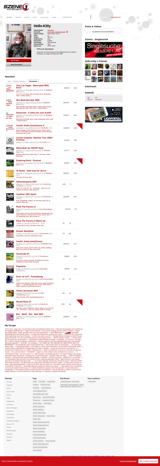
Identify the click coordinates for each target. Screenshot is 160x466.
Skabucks (23, 214)
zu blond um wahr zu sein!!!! (41, 336)
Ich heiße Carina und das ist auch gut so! (68, 364)
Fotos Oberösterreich (40, 447)
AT (34, 94)
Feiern (28, 154)
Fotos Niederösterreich (41, 425)
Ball (31, 94)
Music (22, 235)
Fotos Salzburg (38, 410)
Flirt (35, 17)
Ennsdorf (25, 262)
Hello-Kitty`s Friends (96, 61)
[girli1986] (119, 73)
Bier (17, 308)
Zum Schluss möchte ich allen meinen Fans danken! (33, 370)
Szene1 (9, 382)
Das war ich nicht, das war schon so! (39, 364)
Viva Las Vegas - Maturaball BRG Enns (32, 86)
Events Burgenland (39, 435)
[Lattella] (113, 79)
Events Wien (37, 403)
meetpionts (98, 98)
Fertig (18, 213)
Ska (51, 213)
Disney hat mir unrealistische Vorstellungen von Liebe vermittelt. (27, 348)
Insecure (26, 260)
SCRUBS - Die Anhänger (29, 343)
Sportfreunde (46, 213)
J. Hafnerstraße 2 (25, 95)
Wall (9, 81)
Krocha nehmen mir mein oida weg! (29, 371)
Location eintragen (12, 421)
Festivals (36, 388)
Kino (36, 283)
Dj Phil (37, 94)
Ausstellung (30, 286)
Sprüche (9, 437)
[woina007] (100, 73)
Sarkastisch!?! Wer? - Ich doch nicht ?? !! (19, 354)
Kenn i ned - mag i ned (13, 329)
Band (17, 119)
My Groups (10, 325)
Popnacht (21, 266)
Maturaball (47, 94)
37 (48, 35)
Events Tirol (51, 416)
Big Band (19, 154)
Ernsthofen (25, 189)
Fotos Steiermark (39, 416)
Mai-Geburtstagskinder (18, 364)
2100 (34, 108)
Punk (22, 213)
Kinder (43, 247)
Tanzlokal (23, 286)
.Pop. (17, 214)
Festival (29, 214)
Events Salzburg (38, 407)
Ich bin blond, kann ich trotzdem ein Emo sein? (38, 329)
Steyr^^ (36, 154)
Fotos (26, 17)
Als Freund (15, 60)
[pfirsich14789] (88, 79)
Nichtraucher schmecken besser (37, 356)
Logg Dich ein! (116, 17)
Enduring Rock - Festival (28, 160)
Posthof (44, 142)
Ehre (31, 249)
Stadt (23, 131)
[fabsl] (88, 73)
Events (18, 17)
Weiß (30, 106)
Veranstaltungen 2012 (40, 394)
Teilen (40, 284)
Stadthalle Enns (46, 244)
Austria (40, 106)
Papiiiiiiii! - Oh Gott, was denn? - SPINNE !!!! (56, 357)
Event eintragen (11, 408)
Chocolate (39, 200)
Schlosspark (44, 233)
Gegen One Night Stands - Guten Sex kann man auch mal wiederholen (42, 331)
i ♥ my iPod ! (76, 357)
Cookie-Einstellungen (128, 461)
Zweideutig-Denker (23, 346)
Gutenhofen (47, 197)
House (26, 247)
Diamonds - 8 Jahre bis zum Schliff (33, 113)
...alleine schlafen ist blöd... (61, 338)
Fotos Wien (48, 403)
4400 (48, 154)
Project (36, 119)
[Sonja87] (107, 79)
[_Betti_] (94, 73)
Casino (44, 214)
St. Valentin (35, 309)
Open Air (45, 200)
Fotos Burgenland (39, 438)
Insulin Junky (41, 130)
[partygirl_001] (88, 66)
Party (17, 130)
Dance (35, 106)
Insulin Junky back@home (29, 241)
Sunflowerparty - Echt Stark (70, 382)
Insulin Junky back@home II (30, 125)
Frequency (36, 400)
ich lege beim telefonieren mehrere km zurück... (46, 334)
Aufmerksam (20, 283)
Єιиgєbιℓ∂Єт (23, 200)
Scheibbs (19, 262)
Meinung (28, 284)
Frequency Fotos (48, 400)
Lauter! (48, 130)
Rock (32, 213)
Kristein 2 (36, 216)
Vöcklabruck (38, 260)
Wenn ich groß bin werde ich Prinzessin (23, 341)
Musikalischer (20, 108)
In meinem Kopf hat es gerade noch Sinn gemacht (47, 368)
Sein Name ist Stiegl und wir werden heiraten (58, 331)
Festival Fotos (45, 385)
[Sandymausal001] (100, 79)
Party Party (51, 382)
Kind (25, 249)
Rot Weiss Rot (24, 106)
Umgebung (21, 216)
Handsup (33, 130)
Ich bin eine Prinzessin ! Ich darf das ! (63, 348)
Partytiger (23, 130)
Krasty (32, 260)
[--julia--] (119, 66)
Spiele (8, 440)
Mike (27, 131)
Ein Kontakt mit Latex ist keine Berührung (29, 345)
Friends (18, 225)
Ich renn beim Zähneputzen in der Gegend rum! (34, 338)
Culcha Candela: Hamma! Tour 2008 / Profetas (34, 139)
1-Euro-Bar (92, 382)
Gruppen (9, 434)
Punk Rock (37, 213)
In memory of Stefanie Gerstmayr (54, 371)
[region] (80, 461)
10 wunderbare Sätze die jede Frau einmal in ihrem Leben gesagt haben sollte (32, 359)
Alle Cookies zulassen (148, 461)
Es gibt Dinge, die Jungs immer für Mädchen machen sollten (41, 363)
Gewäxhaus (44, 256)
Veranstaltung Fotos (40, 391)
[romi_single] (119, 79)
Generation (19, 133)
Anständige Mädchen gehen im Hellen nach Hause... (41, 366)
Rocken (18, 131)
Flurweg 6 (36, 262)
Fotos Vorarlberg (38, 432)
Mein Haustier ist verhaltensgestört (46, 354)
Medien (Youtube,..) (20, 81)
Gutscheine (10, 414)
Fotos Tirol (36, 419)
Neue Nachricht (16, 64)
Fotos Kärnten (50, 441)
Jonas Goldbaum (28, 308)
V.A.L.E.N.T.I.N (24, 188)
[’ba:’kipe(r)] (35, 346)
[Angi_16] (113, 73)
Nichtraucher (37, 350)
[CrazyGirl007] (113, 66)
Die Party (42, 382)
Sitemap (9, 385)
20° (37, 284)
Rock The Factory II (26, 207)
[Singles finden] (103, 57)
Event (52, 52)
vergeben (51, 30)
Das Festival (37, 450)
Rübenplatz (44, 269)
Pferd (34, 214)
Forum (8, 427)
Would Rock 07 (23, 302)
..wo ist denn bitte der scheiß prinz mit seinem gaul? (51, 361)
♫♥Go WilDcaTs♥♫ (56, 332)
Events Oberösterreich (40, 444)
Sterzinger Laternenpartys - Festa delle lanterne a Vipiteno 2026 (72, 385)
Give (25, 133)
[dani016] (107, 66)
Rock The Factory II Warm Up (30, 221)
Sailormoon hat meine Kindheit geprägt (26, 357)
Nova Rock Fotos (48, 397)
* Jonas (36, 308)
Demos (42, 308)
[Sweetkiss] (94, 66)
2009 (27, 108)
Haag (34, 189)
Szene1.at (18, 6)
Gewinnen (32, 131)
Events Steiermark (39, 413)
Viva (21, 94)
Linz (17, 94)
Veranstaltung (46, 388)
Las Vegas (26, 94)
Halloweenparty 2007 (26, 182)
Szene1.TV (10, 424)
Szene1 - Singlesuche (96, 39)
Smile (28, 130)
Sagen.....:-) (19, 284)
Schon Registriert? (101, 17)
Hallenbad (50, 283)
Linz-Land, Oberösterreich (56, 32)
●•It (25, 213)
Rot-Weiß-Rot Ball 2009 (27, 100)
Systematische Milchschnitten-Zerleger (42, 339)
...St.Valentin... (36, 188)
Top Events (10, 418)
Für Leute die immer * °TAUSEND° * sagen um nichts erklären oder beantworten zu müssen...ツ (44, 352)
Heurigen (39, 131)
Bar (38, 189)
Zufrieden (27, 283)
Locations (44, 17)
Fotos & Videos (93, 26)
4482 (30, 262)
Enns (41, 94)
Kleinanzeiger (11, 431)
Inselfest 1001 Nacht (26, 194)
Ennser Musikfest (25, 231)
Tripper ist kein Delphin (32, 331)
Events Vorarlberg (39, 428)
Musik (54, 17)
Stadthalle (44, 128)
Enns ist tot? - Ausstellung (29, 276)
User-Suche (10, 392)
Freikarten (9, 411)
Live (39, 247)
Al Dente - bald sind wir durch (31, 171)
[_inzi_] (107, 73)
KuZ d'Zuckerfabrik (46, 209)
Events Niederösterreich (41, 422)
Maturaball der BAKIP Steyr (30, 148)
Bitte (32, 283)
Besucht (90, 98)
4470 (17, 95)
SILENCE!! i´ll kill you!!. (14, 366)
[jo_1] (100, 66)
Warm (34, 225)
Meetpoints (33, 81)
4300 (30, 189)
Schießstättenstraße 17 (37, 297)
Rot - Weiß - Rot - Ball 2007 (29, 314)
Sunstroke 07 (22, 254)
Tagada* (30, 200)
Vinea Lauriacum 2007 (27, 291)
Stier (49, 44)
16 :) (46, 188)
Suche (8, 388)
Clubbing (48, 247)
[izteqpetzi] (94, 79)
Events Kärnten (38, 441)
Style (17, 106)
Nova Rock (37, 397)
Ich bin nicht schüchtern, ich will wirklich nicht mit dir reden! (61, 346)
